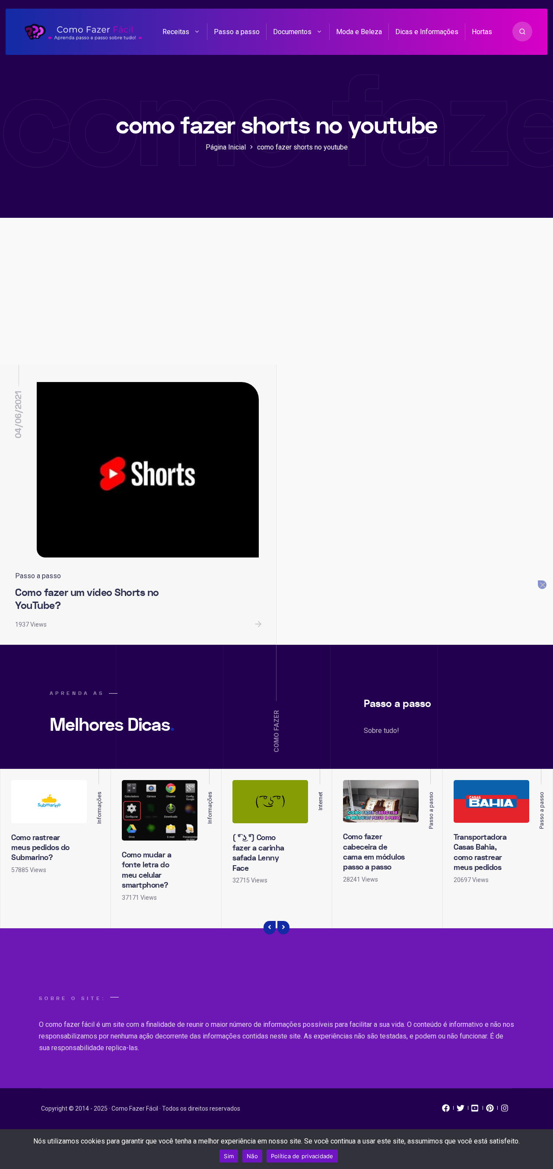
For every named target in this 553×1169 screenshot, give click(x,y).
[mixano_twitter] (460, 1110)
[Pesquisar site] (522, 31)
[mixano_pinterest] (489, 1110)
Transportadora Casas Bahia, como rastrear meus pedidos (480, 852)
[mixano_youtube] (475, 1110)
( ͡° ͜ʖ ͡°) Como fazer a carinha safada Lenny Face (258, 852)
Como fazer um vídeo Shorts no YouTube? (87, 599)
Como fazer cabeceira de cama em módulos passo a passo (374, 852)
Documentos (292, 32)
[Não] (542, 584)
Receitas (175, 32)
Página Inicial (226, 147)
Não (252, 1156)
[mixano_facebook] (445, 1110)
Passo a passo (237, 32)
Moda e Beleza (359, 32)
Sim (229, 1156)
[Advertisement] (276, 299)
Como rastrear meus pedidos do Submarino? (40, 847)
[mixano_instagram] (504, 1110)
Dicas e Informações (426, 32)
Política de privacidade (302, 1156)
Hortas (482, 32)
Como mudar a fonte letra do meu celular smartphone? (146, 870)
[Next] (283, 928)
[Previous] (270, 928)
